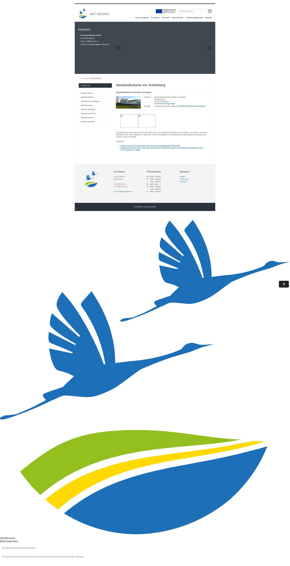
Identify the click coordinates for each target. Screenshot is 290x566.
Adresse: (147, 97)
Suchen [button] (210, 11)
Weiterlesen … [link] (14, 550)
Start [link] (132, 18)
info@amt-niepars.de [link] (125, 191)
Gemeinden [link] (155, 18)
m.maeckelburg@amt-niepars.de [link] (98, 44)
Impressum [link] (183, 181)
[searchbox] (193, 11)
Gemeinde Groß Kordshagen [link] (90, 101)
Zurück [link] (118, 48)
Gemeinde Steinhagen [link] (88, 109)
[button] (284, 284)
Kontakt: (147, 106)
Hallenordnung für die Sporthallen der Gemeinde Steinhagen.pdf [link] (150, 146)
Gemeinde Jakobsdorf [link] (88, 113)
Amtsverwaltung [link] (142, 18)
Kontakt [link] (208, 18)
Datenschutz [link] (184, 179)
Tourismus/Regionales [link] (194, 18)
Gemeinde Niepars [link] (87, 93)
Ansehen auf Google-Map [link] (164, 104)
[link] (82, 18)
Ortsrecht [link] (166, 18)
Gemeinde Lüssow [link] (87, 105)
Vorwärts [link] (209, 48)
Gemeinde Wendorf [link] (87, 117)
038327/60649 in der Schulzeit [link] (192, 106)
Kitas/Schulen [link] (177, 18)
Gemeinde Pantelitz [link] (87, 97)
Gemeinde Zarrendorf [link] (88, 121)
